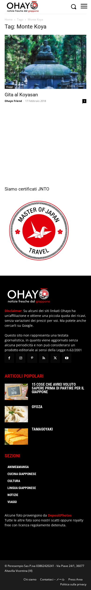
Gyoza (37, 407)
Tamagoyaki (42, 429)
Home (9, 19)
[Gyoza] (16, 414)
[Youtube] (66, 358)
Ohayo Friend (13, 101)
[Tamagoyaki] (16, 436)
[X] (55, 358)
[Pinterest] (32, 358)
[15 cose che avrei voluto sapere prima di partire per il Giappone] (16, 392)
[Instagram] (20, 358)
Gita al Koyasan (21, 94)
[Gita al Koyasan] (45, 62)
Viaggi (9, 86)
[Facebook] (9, 358)
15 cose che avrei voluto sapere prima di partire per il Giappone (58, 388)
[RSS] (43, 358)
